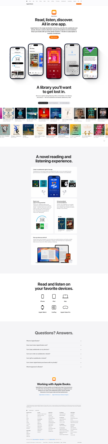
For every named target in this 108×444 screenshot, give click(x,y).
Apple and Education (63, 419)
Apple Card (28, 433)
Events (72, 433)
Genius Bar (50, 415)
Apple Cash (28, 436)
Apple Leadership (73, 427)
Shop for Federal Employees (64, 434)
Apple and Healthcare (63, 425)
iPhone (27, 418)
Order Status (50, 429)
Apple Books (29, 4)
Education (72, 415)
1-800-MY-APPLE (52, 439)
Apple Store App (50, 421)
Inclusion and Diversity (74, 418)
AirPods (27, 422)
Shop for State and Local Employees (63, 433)
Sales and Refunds (56, 442)
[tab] (43, 103)
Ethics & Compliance (74, 432)
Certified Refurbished (51, 422)
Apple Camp (50, 419)
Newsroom (72, 426)
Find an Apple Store (36, 439)
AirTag (27, 425)
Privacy (72, 419)
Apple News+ (39, 427)
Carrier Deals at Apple (51, 428)
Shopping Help (50, 431)
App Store (39, 432)
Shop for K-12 (62, 420)
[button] (78, 1)
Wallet (27, 432)
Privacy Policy (45, 442)
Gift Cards (28, 428)
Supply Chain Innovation (74, 422)
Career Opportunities (74, 429)
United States (79, 442)
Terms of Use (51, 442)
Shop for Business (62, 415)
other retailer (42, 439)
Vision (27, 421)
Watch (27, 419)
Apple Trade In (50, 425)
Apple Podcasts (39, 429)
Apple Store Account (40, 415)
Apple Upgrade (50, 424)
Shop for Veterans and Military (64, 430)
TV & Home (28, 424)
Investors (72, 430)
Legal (61, 442)
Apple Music (39, 423)
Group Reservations (51, 418)
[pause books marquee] (104, 140)
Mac (27, 415)
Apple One (39, 420)
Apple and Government (63, 429)
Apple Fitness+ (39, 426)
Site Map (64, 442)
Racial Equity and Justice (74, 421)
